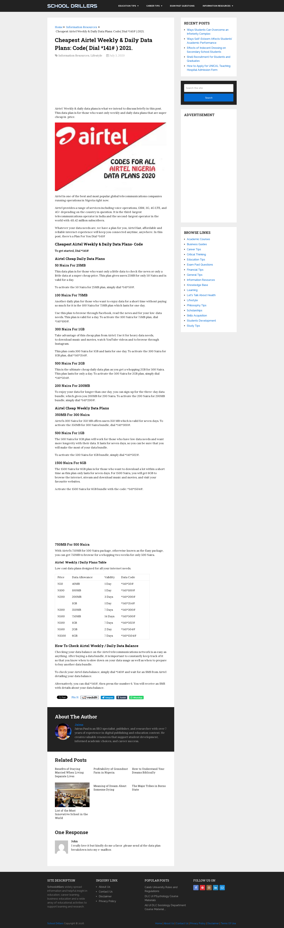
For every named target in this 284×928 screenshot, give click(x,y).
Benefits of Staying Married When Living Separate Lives (69, 772)
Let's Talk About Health (201, 295)
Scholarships (194, 310)
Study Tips (193, 325)
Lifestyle (96, 55)
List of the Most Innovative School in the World (71, 814)
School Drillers (72, 6)
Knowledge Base (197, 285)
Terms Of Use (228, 923)
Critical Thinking (196, 254)
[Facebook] (196, 887)
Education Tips (127, 6)
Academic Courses (198, 239)
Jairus (79, 724)
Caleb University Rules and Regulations (161, 889)
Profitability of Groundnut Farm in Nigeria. (111, 770)
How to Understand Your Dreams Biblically (148, 770)
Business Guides (197, 244)
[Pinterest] (202, 887)
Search (209, 97)
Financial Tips (195, 269)
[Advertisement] (110, 83)
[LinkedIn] (215, 887)
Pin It (75, 697)
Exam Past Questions (182, 6)
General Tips (194, 274)
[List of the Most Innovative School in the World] (72, 795)
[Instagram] (209, 887)
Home (158, 923)
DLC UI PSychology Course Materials (161, 898)
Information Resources (216, 6)
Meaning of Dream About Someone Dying (110, 787)
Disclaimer (105, 896)
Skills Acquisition (197, 315)
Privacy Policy (107, 901)
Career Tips (153, 6)
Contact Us (106, 891)
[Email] (222, 887)
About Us (104, 886)
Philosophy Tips (196, 305)
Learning (192, 290)
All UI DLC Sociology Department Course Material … (165, 907)
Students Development (201, 320)
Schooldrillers (55, 886)
